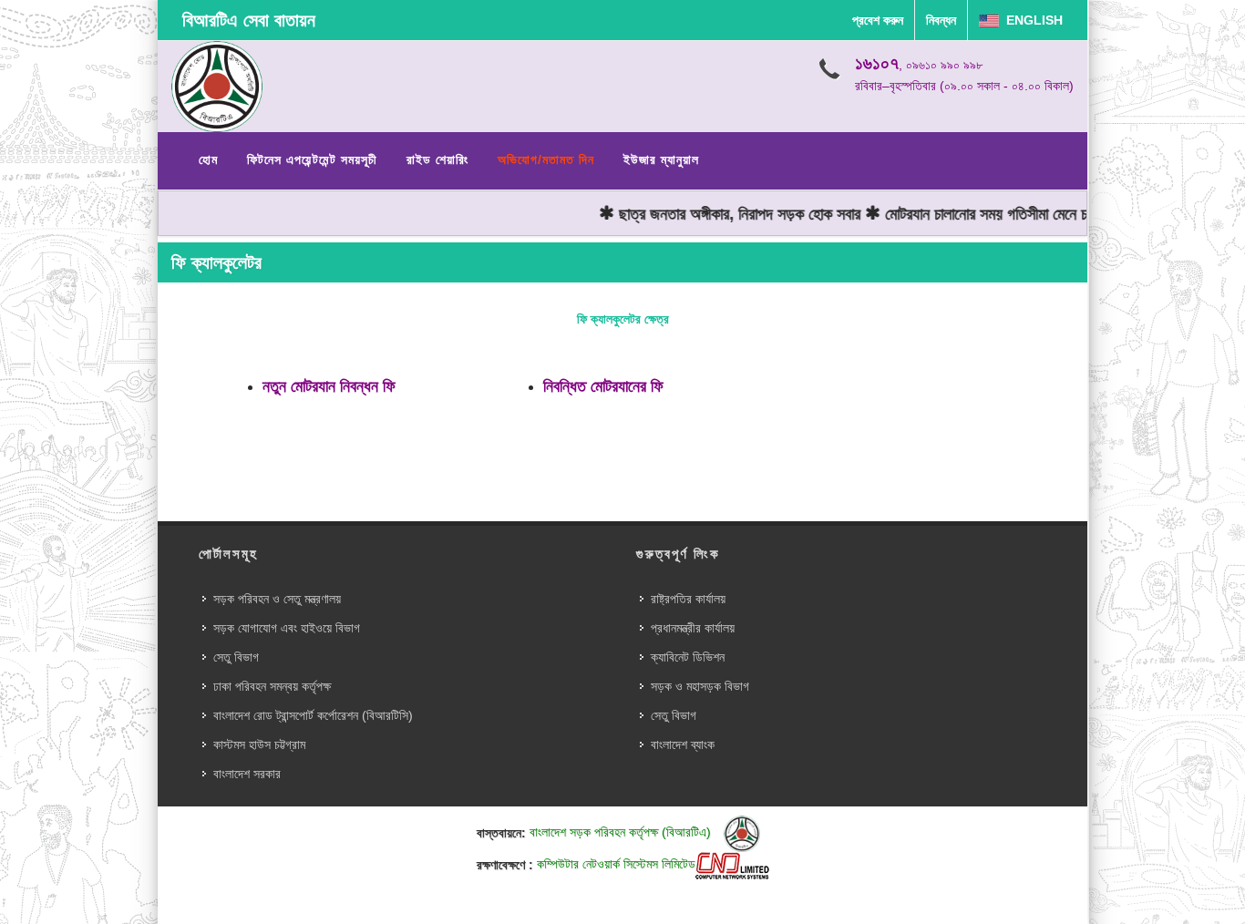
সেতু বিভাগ (236, 657)
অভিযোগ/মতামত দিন (546, 159)
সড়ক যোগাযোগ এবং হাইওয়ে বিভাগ (286, 628)
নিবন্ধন (941, 20)
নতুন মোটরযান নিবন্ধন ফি (329, 386)
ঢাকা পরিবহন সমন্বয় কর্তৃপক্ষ (272, 686)
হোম (208, 159)
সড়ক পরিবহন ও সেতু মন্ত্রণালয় (277, 598)
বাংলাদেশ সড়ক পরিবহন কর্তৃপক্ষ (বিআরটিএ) (622, 832)
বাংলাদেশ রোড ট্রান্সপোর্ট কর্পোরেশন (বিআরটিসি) (313, 715)
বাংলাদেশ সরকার (247, 773)
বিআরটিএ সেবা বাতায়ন (248, 20)
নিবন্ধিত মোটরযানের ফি (603, 386)
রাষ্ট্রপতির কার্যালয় (688, 598)
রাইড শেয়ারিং (437, 159)
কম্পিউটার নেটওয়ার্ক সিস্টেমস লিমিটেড (616, 864)
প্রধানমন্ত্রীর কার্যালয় (693, 628)
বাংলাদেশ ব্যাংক (683, 744)
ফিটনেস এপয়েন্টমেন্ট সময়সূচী (312, 159)
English (1031, 20)
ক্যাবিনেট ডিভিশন (688, 657)
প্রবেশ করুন (877, 20)
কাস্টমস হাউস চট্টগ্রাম (259, 744)
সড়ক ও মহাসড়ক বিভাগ (700, 686)
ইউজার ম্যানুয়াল (661, 159)
